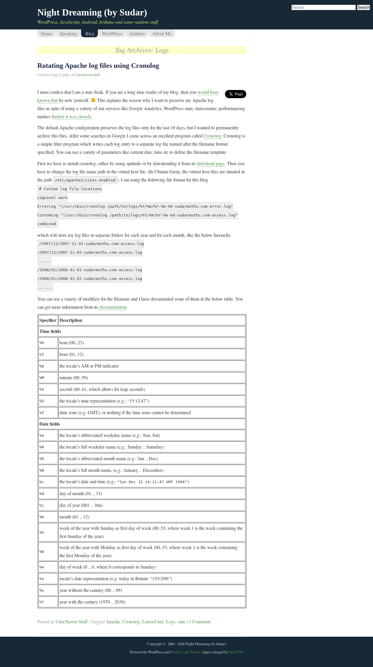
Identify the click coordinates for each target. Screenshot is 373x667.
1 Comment (199, 621)
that (54, 100)
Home (46, 33)
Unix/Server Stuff (87, 74)
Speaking (68, 33)
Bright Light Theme (186, 651)
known (43, 100)
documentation (112, 307)
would (203, 92)
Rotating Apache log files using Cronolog (98, 65)
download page (211, 163)
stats (182, 621)
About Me (161, 33)
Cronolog (212, 136)
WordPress (112, 33)
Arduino (137, 33)
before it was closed (71, 116)
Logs (170, 621)
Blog (89, 33)
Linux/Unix (153, 621)
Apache (113, 621)
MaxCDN (236, 651)
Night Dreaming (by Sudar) (92, 12)
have (214, 92)
